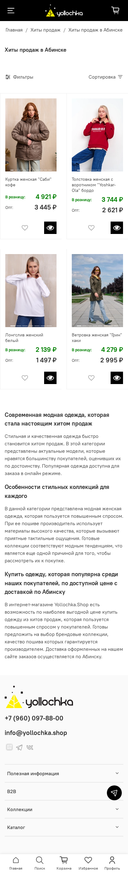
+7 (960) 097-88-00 (34, 718)
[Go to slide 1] (12, 167)
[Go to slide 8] (41, 167)
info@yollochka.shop (36, 732)
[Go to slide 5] (29, 167)
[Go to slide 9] (46, 167)
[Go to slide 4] (24, 167)
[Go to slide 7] (37, 167)
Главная (14, 30)
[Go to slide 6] (33, 167)
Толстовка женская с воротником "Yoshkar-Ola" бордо (94, 184)
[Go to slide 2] (16, 167)
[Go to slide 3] (20, 167)
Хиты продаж (45, 30)
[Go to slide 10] (50, 167)
